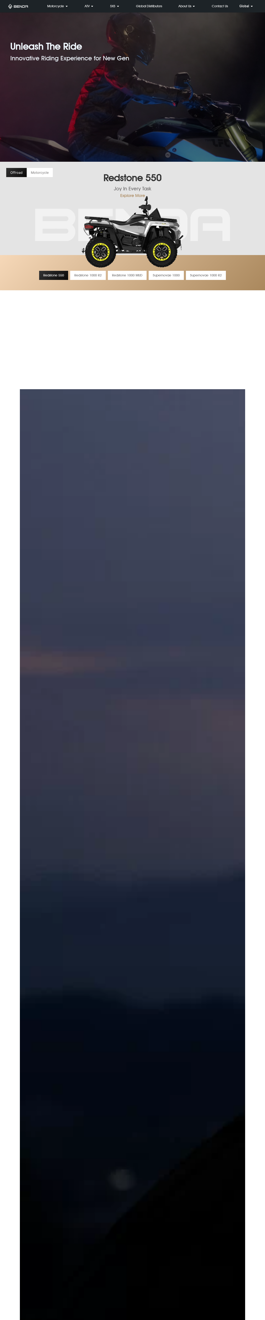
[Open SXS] (118, 6)
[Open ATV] (92, 6)
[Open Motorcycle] (66, 6)
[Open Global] (251, 6)
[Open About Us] (193, 6)
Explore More (132, 195)
